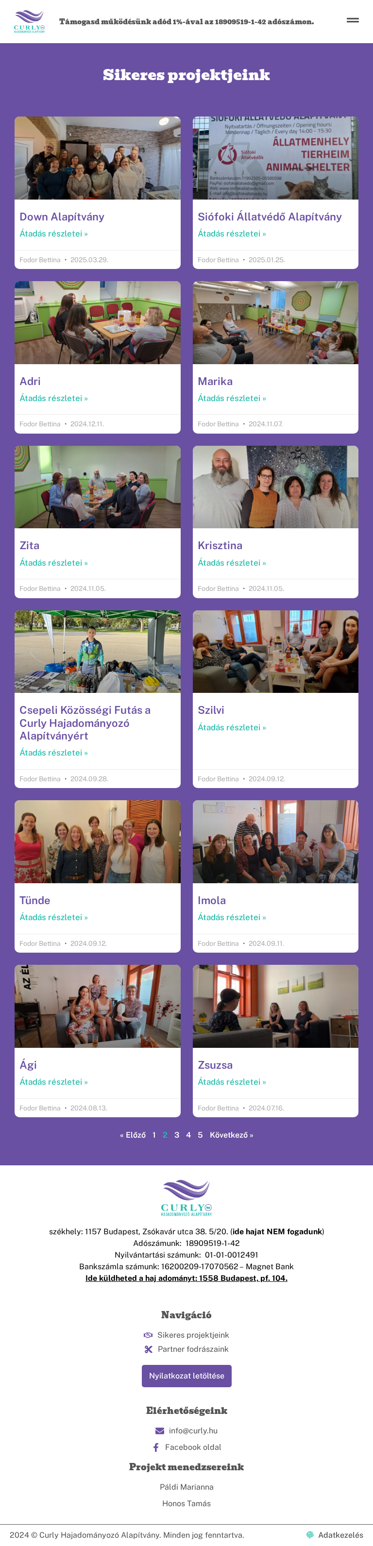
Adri (30, 381)
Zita (29, 545)
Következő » (232, 1135)
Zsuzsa (215, 1065)
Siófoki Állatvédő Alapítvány (270, 216)
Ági (28, 1065)
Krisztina (220, 545)
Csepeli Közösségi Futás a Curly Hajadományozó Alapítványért (85, 723)
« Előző (133, 1135)
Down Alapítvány (61, 216)
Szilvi (211, 710)
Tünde (35, 900)
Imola (212, 900)
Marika (215, 381)
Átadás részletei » (53, 233)
